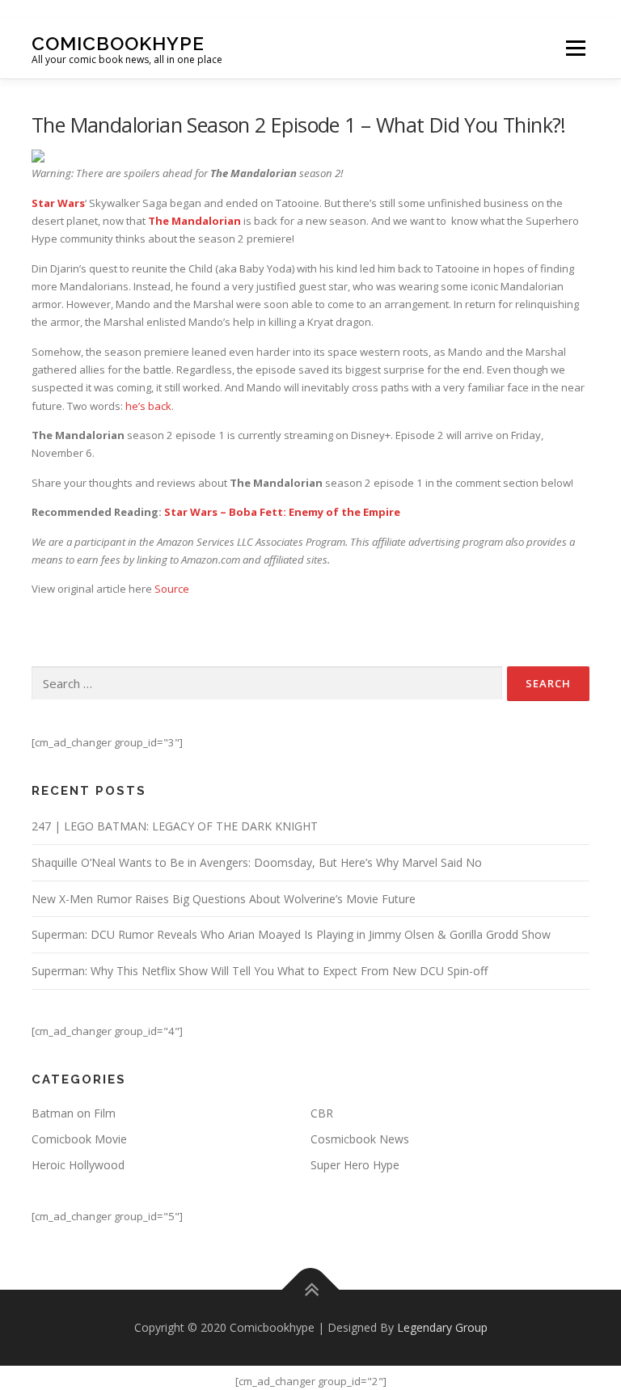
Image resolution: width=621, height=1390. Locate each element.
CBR (321, 1113)
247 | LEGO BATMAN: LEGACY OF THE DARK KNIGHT (175, 826)
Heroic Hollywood (78, 1164)
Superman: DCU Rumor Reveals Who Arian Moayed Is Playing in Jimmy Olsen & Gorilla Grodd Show (291, 934)
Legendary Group (442, 1327)
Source (171, 588)
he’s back (148, 406)
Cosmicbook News (359, 1139)
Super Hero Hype (354, 1164)
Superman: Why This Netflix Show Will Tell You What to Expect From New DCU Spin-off (260, 970)
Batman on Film (74, 1113)
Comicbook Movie (79, 1139)
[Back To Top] (311, 1290)
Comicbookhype (118, 42)
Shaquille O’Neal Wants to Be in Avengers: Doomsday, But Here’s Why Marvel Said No (257, 862)
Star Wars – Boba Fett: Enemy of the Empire (282, 512)
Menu (575, 47)
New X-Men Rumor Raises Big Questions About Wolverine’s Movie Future (224, 898)
